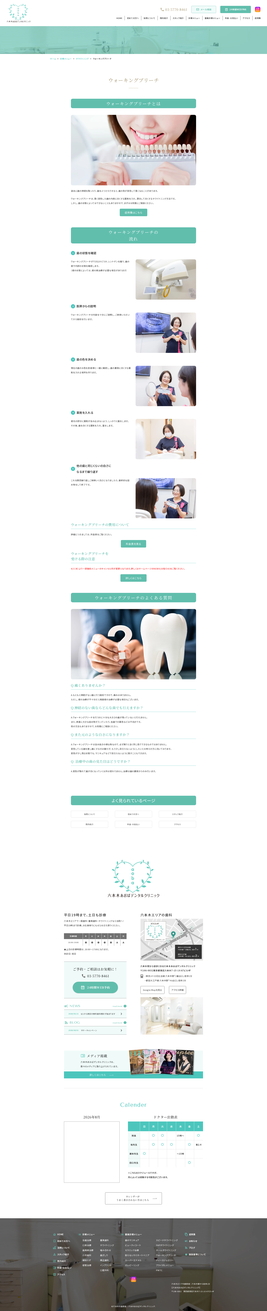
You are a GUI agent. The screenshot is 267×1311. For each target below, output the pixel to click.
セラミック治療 (132, 1250)
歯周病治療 (87, 1250)
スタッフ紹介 (178, 18)
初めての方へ (133, 18)
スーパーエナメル (133, 1260)
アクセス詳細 (177, 989)
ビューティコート (133, 1245)
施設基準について (195, 1254)
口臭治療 (86, 1245)
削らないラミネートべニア (137, 1255)
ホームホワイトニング (166, 1250)
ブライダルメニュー (165, 1265)
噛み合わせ (105, 1250)
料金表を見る (133, 544)
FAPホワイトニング (165, 1245)
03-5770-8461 (176, 9)
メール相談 (206, 9)
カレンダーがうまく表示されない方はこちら (132, 1198)
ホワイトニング (107, 1245)
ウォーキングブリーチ (166, 1255)
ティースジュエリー (165, 1260)
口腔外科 (104, 1270)
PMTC (159, 1270)
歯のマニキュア (132, 1240)
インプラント (106, 1265)
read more (117, 1006)
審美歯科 (104, 1240)
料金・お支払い (231, 18)
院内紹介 (164, 18)
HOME (119, 18)
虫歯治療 (86, 1240)
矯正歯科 (104, 1260)
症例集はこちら (133, 212)
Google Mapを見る (152, 989)
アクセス (246, 18)
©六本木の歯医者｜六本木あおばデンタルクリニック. (133, 1306)
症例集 (258, 18)
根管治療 (86, 1265)
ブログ (192, 1247)
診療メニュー (194, 18)
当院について (149, 18)
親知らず (86, 1260)
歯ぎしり (104, 1255)
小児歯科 (86, 1255)
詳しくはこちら (133, 578)
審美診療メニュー (212, 18)
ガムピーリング (132, 1265)
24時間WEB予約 (237, 9)
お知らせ (193, 1241)
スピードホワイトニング (167, 1240)
